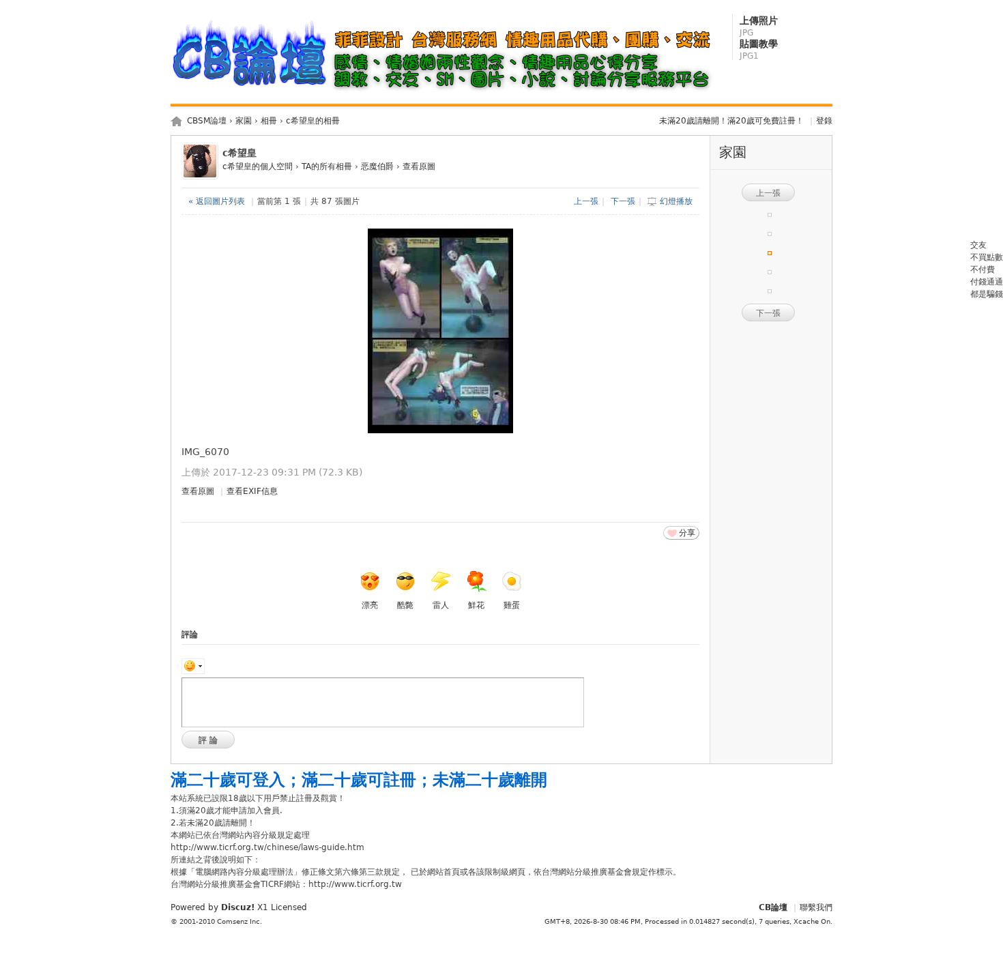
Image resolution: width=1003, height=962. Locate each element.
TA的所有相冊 (327, 166)
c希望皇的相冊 (313, 121)
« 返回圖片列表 (216, 201)
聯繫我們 (816, 907)
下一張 (623, 201)
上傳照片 (759, 26)
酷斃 (405, 605)
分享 (687, 533)
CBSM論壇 (207, 121)
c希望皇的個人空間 (257, 166)
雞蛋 (512, 605)
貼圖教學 (759, 49)
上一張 (586, 201)
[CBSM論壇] (445, 93)
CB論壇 (773, 907)
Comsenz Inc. (239, 921)
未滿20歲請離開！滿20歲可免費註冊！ (731, 121)
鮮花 (476, 605)
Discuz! (238, 907)
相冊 (269, 121)
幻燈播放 (676, 201)
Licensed (289, 907)
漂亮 (370, 605)
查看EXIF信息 (252, 491)
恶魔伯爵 (377, 166)
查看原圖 (419, 166)
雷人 (441, 605)
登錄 (824, 121)
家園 (243, 121)
